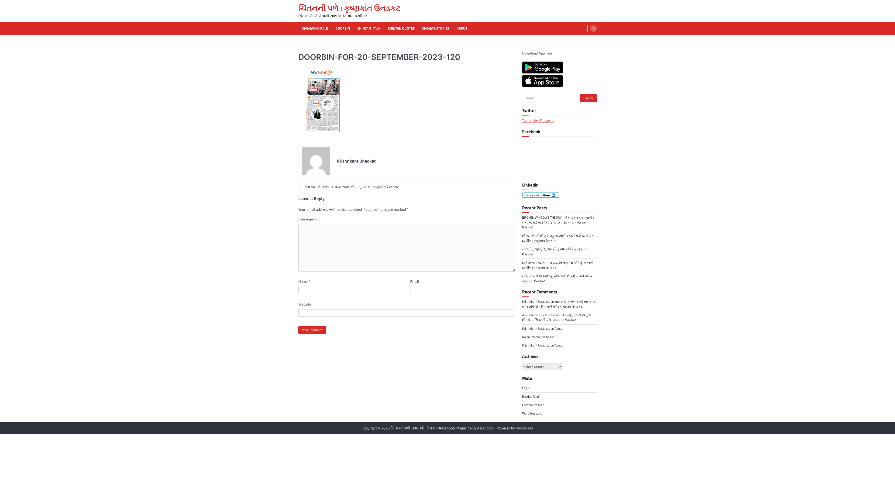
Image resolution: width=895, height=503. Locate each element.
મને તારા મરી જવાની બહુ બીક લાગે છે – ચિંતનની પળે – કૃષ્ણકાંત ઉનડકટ (557, 279)
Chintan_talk (368, 28)
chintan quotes (401, 28)
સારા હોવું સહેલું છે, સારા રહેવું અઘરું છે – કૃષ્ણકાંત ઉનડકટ (554, 252)
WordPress (524, 428)
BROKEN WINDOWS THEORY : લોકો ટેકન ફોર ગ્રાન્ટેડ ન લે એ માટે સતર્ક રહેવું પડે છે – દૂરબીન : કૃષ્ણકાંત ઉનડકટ (558, 222)
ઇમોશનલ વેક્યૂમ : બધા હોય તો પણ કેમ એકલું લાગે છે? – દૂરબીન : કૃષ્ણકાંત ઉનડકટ (559, 265)
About (462, 28)
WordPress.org (532, 413)
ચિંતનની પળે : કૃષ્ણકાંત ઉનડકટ (349, 8)
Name (304, 281)
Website (304, 304)
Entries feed (530, 396)
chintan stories (435, 28)
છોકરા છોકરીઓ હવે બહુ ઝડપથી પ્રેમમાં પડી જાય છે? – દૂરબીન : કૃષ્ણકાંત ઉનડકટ (559, 238)
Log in (526, 388)
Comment (307, 220)
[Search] (593, 28)
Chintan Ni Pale (315, 28)
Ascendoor (485, 428)
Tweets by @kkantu (538, 120)
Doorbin (342, 28)
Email (416, 281)
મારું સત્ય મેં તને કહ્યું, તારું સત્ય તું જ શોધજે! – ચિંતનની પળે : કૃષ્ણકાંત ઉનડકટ (559, 304)
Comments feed (533, 405)
